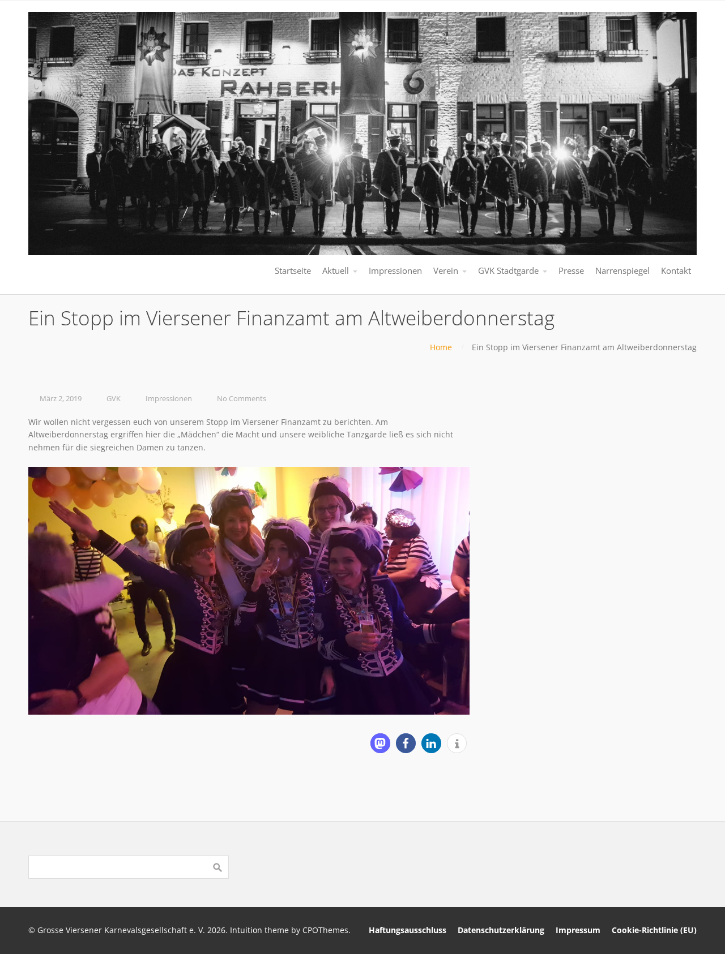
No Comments (241, 398)
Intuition (246, 930)
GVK (113, 398)
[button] (380, 743)
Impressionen (169, 398)
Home (441, 347)
